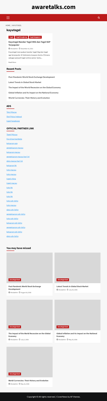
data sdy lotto (12, 236)
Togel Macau (12, 134)
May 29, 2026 (73, 340)
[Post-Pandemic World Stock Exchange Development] (30, 268)
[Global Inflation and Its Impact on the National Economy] (78, 315)
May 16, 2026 (25, 384)
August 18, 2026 (26, 292)
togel (11, 37)
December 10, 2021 (27, 49)
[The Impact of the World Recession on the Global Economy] (30, 315)
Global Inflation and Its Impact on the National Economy (33, 92)
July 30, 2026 (73, 290)
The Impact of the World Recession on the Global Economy (34, 87)
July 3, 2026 (25, 340)
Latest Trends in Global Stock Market (24, 82)
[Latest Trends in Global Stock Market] (78, 268)
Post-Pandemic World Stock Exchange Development (31, 77)
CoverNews (62, 396)
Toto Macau (12, 112)
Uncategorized (15, 280)
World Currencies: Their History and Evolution (29, 98)
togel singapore (35, 37)
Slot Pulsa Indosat (14, 116)
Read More (12, 62)
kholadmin (14, 49)
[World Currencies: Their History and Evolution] (30, 362)
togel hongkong (21, 37)
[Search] (98, 17)
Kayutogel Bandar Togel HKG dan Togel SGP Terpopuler (29, 43)
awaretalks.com (54, 7)
